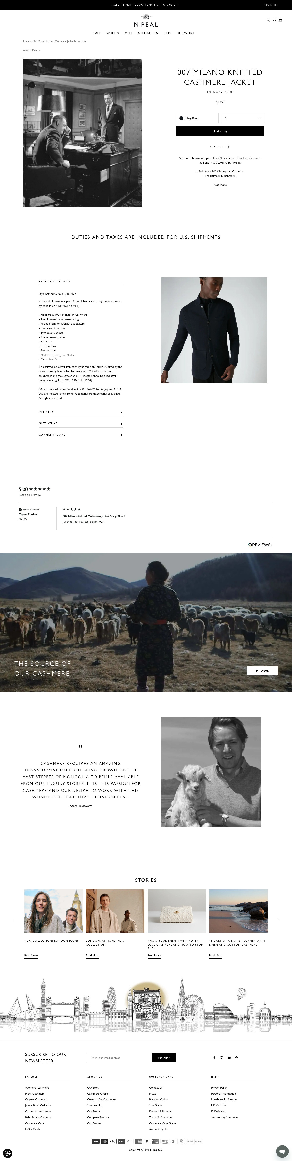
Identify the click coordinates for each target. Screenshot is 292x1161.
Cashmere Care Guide (162, 1123)
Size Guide (155, 1105)
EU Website (218, 1111)
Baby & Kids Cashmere (38, 1117)
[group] (40, 489)
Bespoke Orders (159, 1099)
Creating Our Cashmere (101, 1099)
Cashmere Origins (97, 1093)
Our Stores (93, 1111)
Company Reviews (98, 1117)
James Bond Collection (38, 1105)
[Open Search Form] (268, 20)
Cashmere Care (34, 1123)
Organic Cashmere (36, 1099)
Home (25, 41)
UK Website (218, 1105)
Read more (31, 955)
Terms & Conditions (161, 1117)
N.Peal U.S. (156, 1149)
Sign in (271, 4)
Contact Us (156, 1087)
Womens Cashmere (37, 1087)
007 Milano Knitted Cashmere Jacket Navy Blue (59, 41)
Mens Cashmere (34, 1093)
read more (220, 185)
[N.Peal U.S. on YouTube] (230, 1058)
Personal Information (223, 1093)
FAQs (152, 1093)
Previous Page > (31, 50)
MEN (128, 33)
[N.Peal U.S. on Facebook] (215, 1058)
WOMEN (112, 33)
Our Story (93, 1087)
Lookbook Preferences (224, 1099)
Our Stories (94, 1123)
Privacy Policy (219, 1087)
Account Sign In (158, 1129)
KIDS (167, 33)
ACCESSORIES (148, 33)
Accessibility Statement (225, 1117)
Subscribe (164, 1058)
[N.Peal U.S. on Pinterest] (237, 1058)
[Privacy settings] (7, 1153)
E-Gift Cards (32, 1129)
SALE (97, 33)
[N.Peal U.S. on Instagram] (222, 1058)
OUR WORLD (186, 33)
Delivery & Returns (160, 1111)
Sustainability (94, 1105)
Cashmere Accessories (38, 1111)
